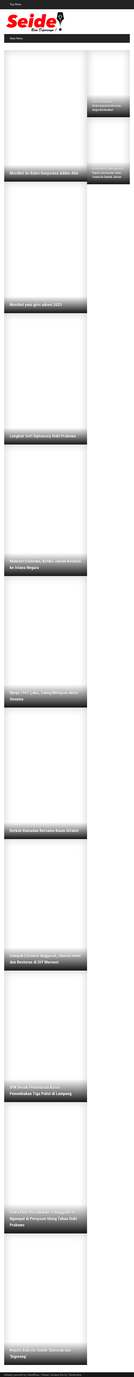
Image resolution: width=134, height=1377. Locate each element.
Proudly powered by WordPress (21, 1374)
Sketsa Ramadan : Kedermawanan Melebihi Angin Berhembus (106, 106)
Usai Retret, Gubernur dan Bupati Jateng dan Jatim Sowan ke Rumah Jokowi (107, 173)
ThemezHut (74, 1374)
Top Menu (15, 4)
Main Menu (16, 38)
